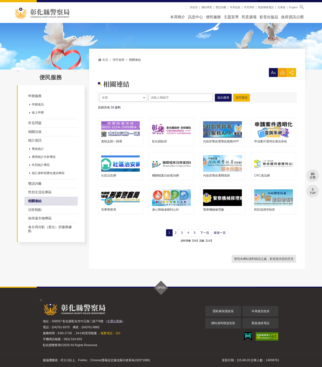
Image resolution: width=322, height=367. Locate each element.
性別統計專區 (41, 164)
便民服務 (213, 17)
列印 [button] (282, 73)
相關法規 (35, 132)
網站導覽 (206, 7)
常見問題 (35, 123)
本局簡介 (177, 17)
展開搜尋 (301, 7)
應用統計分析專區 (44, 156)
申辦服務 (35, 96)
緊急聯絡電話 (266, 7)
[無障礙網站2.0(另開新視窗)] (267, 336)
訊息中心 (195, 17)
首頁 (105, 59)
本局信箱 (235, 7)
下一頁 (204, 232)
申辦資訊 (38, 104)
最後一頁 (220, 232)
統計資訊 (35, 140)
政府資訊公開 (292, 17)
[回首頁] (42, 13)
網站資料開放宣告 (223, 323)
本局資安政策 (260, 311)
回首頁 (194, 7)
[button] (273, 72)
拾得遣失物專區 (40, 218)
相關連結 (35, 201)
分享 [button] (291, 73)
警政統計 (38, 148)
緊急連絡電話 (260, 323)
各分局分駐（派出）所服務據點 (50, 229)
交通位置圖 (114, 321)
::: (186, 7)
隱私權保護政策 (223, 311)
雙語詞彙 (221, 7)
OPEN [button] (161, 287)
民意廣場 (249, 17)
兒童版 (281, 7)
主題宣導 (231, 17)
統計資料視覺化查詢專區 (48, 173)
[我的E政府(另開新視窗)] (248, 336)
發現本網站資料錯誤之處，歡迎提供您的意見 (264, 258)
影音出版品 (269, 17)
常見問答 (249, 7)
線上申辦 (38, 112)
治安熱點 (35, 210)
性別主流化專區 (40, 192)
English (293, 7)
